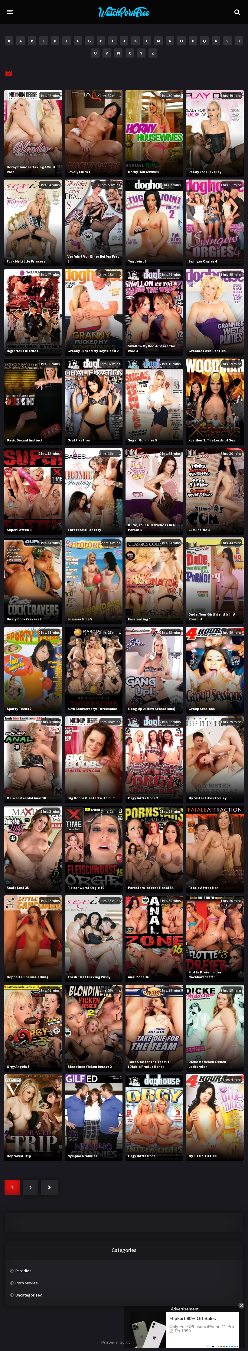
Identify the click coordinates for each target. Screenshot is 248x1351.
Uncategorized (28, 1295)
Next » (49, 1187)
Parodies (23, 1270)
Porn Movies (26, 1283)
